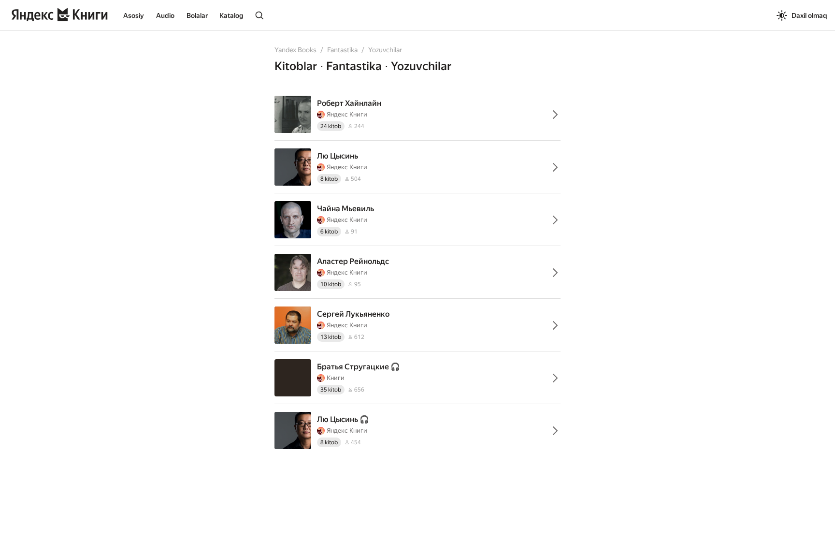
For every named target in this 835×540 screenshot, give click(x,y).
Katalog (231, 15)
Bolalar (197, 15)
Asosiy (133, 15)
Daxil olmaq (809, 15)
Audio (165, 15)
